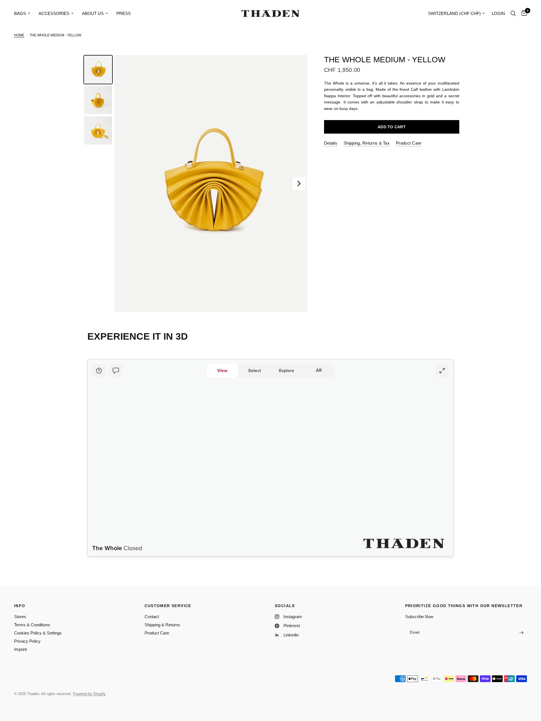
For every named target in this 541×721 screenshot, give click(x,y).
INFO (19, 606)
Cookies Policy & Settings (38, 633)
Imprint (20, 649)
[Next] (299, 183)
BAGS (20, 13)
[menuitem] (24, 13)
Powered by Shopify (89, 694)
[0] (523, 13)
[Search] (513, 13)
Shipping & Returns (162, 624)
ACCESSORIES (54, 13)
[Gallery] (194, 183)
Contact (152, 616)
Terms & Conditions (32, 624)
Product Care (157, 633)
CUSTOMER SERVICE (168, 606)
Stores (20, 616)
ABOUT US (93, 13)
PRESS (123, 13)
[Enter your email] (521, 632)
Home (19, 35)
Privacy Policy (27, 641)
